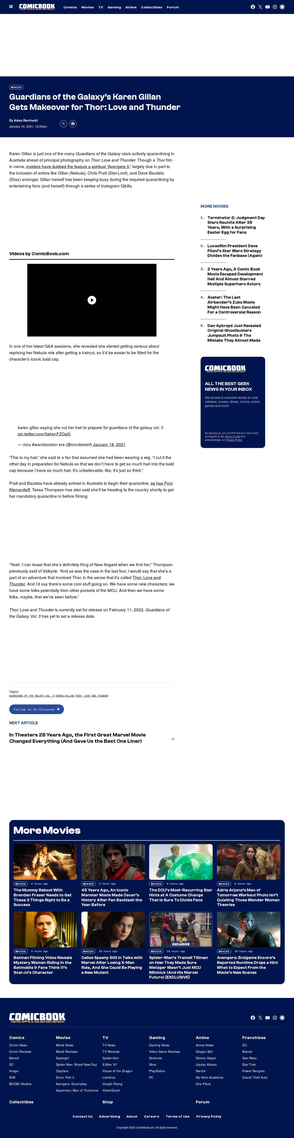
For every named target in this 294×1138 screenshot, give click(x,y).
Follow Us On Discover (35, 709)
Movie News (64, 1045)
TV (100, 7)
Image (13, 1071)
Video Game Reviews (164, 1051)
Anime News (205, 1045)
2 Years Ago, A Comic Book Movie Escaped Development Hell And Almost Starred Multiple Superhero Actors (235, 276)
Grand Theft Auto (255, 1077)
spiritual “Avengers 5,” (111, 166)
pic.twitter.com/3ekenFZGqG (44, 434)
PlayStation (157, 1071)
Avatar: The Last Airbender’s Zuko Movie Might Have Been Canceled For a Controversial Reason (234, 304)
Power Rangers (253, 1071)
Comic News (18, 1045)
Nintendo (155, 1058)
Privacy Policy (234, 440)
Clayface (62, 1071)
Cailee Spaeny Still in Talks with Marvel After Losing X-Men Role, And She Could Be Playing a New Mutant (112, 965)
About (132, 1116)
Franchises (254, 1037)
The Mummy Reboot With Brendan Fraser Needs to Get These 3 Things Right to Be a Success (42, 897)
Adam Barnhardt (26, 120)
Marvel (14, 1058)
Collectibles (151, 7)
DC (11, 1064)
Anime (131, 7)
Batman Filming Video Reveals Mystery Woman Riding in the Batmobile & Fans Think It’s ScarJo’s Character (43, 965)
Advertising (109, 1116)
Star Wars (249, 1058)
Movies (87, 7)
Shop (107, 1102)
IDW (12, 1077)
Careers (151, 1116)
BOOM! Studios (20, 1084)
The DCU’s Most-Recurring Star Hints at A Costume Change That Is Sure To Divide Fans (180, 895)
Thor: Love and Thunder (91, 696)
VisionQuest (111, 1090)
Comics (70, 7)
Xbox (152, 1064)
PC (151, 1077)
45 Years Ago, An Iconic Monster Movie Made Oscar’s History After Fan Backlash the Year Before (111, 897)
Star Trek (249, 1064)
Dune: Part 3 (65, 1077)
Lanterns (108, 1077)
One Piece (203, 1084)
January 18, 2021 (109, 444)
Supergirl (62, 1058)
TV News (108, 1045)
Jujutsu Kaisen (206, 1064)
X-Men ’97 (109, 1064)
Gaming (114, 7)
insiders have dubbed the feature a (59, 166)
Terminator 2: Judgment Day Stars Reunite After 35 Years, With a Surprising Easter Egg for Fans (236, 225)
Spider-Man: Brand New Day (76, 1064)
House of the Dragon (117, 1071)
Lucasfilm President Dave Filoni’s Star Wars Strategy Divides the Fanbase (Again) (234, 251)
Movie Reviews (66, 1051)
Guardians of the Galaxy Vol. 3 (31, 696)
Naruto (201, 1071)
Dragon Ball (204, 1051)
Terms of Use (232, 436)
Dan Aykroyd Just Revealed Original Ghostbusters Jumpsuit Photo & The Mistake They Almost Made (234, 333)
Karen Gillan (65, 696)
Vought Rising (112, 1084)
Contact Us (83, 1116)
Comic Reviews (20, 1051)
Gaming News (159, 1045)
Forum (173, 7)
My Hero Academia (209, 1077)
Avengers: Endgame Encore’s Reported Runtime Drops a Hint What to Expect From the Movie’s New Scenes (247, 965)
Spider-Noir (110, 1058)
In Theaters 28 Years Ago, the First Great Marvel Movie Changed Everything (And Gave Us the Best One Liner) (77, 738)
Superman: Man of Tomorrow (77, 1090)
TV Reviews (110, 1051)
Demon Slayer (206, 1058)
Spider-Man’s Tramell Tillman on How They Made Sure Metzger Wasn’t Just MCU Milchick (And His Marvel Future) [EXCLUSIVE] (178, 967)
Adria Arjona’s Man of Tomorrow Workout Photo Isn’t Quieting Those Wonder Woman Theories (248, 897)
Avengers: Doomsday (71, 1084)
